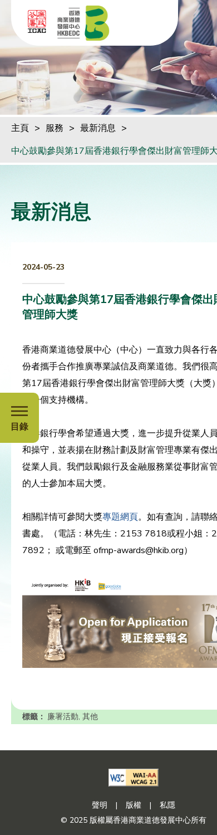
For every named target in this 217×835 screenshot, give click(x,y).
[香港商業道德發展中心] (83, 23)
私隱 (167, 805)
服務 (54, 128)
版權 (133, 805)
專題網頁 (120, 517)
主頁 (20, 128)
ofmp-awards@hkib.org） (143, 550)
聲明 (99, 805)
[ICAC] (37, 21)
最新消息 (98, 128)
